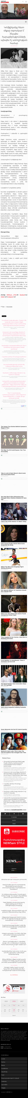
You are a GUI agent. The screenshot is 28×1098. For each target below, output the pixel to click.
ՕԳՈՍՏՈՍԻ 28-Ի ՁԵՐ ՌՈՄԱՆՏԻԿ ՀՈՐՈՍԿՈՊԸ (14, 879)
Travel (2, 1075)
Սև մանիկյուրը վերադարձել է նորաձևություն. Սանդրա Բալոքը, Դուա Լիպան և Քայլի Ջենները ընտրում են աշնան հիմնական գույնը (14, 895)
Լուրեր (3, 1058)
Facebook (22, 295)
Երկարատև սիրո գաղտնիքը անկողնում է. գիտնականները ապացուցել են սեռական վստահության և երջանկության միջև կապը (15, 773)
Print (3, 306)
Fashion (3, 1062)
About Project (5, 1028)
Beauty (3, 1065)
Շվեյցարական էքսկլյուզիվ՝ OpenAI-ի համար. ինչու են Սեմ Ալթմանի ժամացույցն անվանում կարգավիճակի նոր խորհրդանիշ (14, 918)
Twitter (2, 297)
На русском (9, 306)
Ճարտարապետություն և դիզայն (10, 1078)
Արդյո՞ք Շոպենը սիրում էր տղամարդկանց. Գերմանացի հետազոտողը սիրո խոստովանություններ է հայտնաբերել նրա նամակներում (14, 887)
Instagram (10, 297)
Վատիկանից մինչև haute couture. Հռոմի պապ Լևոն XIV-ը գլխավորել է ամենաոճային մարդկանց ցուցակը (14, 952)
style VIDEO (4, 1084)
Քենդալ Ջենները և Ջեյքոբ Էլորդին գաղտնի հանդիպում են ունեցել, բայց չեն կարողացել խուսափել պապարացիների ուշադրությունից (14, 960)
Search (14, 1015)
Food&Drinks (4, 1068)
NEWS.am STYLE (11, 295)
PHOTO (14, 820)
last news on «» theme (15, 809)
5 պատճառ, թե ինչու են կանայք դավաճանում (12, 784)
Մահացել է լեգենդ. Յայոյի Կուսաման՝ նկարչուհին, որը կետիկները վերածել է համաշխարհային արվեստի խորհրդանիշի (14, 969)
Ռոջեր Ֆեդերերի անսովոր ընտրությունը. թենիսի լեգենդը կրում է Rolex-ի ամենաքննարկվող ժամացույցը (14, 904)
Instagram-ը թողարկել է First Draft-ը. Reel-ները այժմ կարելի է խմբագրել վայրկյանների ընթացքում (14, 935)
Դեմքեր (3, 1088)
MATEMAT (8, 1092)
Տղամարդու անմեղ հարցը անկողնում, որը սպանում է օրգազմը (15, 792)
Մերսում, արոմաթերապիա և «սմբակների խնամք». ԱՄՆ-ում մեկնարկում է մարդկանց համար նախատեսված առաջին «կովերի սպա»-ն (14, 944)
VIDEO (14, 823)
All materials (14, 975)
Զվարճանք (4, 1071)
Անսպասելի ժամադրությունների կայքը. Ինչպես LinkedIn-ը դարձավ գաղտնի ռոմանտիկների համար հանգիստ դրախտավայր (14, 764)
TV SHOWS (14, 817)
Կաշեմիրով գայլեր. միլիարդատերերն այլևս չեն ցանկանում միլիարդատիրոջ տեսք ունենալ (14, 911)
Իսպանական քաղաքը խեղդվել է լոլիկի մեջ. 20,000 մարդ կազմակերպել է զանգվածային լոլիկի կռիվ (14, 926)
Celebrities (4, 1081)
